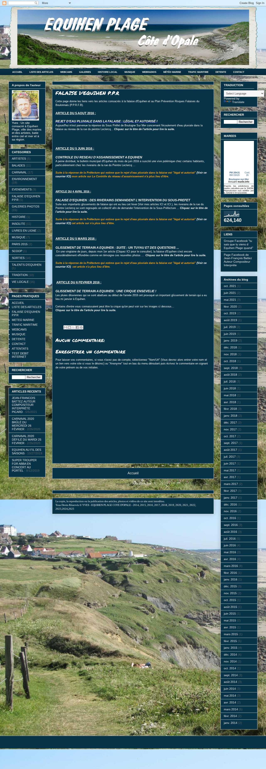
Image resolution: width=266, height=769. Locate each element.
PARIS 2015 (20, 244)
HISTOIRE (19, 217)
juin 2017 (230, 463)
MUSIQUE (129, 72)
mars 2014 (231, 709)
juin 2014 (230, 688)
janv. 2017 (230, 497)
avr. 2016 (230, 559)
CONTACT (238, 72)
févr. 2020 (230, 306)
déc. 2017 (230, 422)
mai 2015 (230, 620)
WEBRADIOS (149, 72)
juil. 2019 (230, 327)
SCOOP (17, 251)
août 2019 (230, 320)
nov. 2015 (230, 593)
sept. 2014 (231, 675)
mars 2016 (231, 566)
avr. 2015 (230, 627)
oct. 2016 (230, 518)
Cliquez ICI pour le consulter (134, 251)
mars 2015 (231, 634)
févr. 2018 (230, 408)
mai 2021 (230, 299)
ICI (161, 204)
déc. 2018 (230, 347)
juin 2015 (230, 613)
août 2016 (230, 531)
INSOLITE (18, 223)
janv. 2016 (230, 579)
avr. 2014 (230, 702)
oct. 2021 (230, 286)
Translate (238, 102)
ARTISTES (19, 158)
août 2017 (230, 449)
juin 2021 (230, 292)
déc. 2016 (230, 504)
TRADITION (20, 275)
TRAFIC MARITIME (198, 72)
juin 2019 (230, 333)
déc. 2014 (230, 654)
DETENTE (221, 72)
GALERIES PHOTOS (25, 206)
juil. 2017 (230, 456)
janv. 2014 (230, 722)
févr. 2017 (230, 490)
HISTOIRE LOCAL (107, 72)
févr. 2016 (230, 572)
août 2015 (230, 607)
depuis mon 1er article (102, 251)
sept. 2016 (231, 525)
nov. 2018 (230, 354)
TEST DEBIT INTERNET (20, 355)
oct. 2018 (230, 361)
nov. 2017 (230, 429)
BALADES (18, 165)
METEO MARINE (23, 320)
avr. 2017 (230, 477)
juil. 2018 (230, 381)
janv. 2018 (230, 415)
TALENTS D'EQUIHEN (26, 264)
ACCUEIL (17, 72)
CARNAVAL (19, 172)
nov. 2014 (230, 661)
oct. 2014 (230, 668)
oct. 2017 (230, 436)
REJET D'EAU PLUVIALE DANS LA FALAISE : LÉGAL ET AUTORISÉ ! (106, 121)
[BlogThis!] (69, 327)
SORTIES (18, 258)
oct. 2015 (230, 600)
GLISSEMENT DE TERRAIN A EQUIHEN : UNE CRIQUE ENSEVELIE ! (105, 291)
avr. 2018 (230, 402)
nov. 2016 (230, 511)
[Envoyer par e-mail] (65, 327)
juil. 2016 (230, 538)
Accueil (133, 473)
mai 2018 (230, 395)
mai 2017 (230, 470)
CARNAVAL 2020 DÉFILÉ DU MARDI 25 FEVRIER (26, 439)
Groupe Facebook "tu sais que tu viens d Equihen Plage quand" (238, 244)
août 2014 (230, 681)
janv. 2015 (230, 647)
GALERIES (85, 72)
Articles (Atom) (142, 483)
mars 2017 (231, 484)
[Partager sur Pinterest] (81, 327)
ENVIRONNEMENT (24, 179)
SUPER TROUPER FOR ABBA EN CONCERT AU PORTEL (24, 465)
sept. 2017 (231, 443)
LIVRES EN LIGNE (24, 230)
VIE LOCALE (20, 281)
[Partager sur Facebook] (77, 327)
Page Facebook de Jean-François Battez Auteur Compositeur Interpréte (238, 260)
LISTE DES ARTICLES (41, 72)
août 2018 (230, 374)
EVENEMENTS (22, 189)
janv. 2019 (230, 340)
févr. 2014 (230, 716)
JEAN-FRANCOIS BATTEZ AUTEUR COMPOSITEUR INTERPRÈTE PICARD (23, 405)
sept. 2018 (231, 368)
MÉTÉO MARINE (172, 72)
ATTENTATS (20, 348)
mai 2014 (230, 695)
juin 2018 (230, 388)
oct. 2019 (230, 313)
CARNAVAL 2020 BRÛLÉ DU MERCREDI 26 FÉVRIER (23, 424)
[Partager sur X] (73, 327)
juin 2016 (230, 545)
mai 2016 (230, 552)
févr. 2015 (230, 641)
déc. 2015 (230, 586)
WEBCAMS (66, 72)
